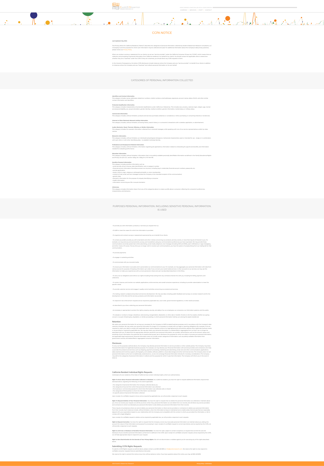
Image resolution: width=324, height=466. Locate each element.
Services (193, 10)
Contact (208, 10)
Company (183, 10)
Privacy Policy (127, 49)
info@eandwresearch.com (174, 449)
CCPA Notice (208, 463)
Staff (201, 10)
